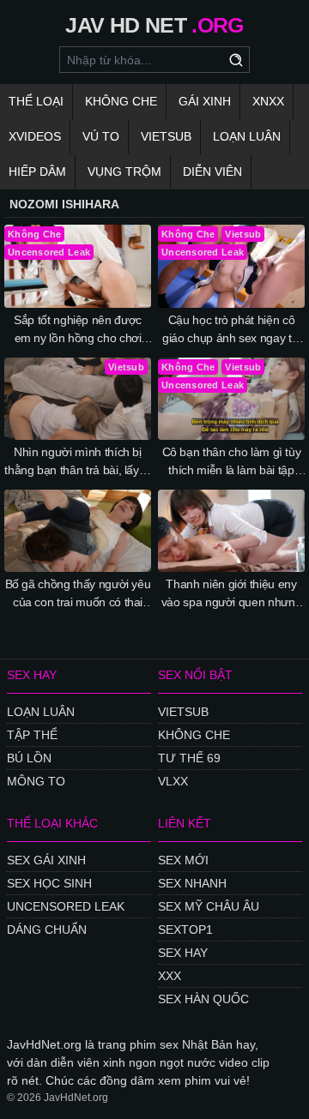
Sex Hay (183, 953)
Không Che (121, 101)
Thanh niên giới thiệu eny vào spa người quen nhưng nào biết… (231, 594)
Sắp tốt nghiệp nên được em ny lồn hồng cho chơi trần (78, 330)
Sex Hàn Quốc (203, 999)
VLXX (173, 781)
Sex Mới (183, 860)
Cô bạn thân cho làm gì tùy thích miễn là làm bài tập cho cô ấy (231, 462)
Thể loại (36, 101)
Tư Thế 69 (189, 758)
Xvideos (35, 136)
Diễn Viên (212, 171)
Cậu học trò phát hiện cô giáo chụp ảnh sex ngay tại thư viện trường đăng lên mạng (231, 330)
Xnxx (268, 101)
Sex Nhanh (192, 883)
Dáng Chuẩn (47, 929)
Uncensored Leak (65, 906)
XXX (169, 976)
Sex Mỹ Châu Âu (208, 906)
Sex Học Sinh (49, 883)
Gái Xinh (205, 101)
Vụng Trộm (124, 171)
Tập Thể (32, 735)
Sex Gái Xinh (46, 860)
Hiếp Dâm (37, 171)
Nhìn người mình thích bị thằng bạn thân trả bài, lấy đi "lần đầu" (77, 462)
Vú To (100, 136)
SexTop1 (185, 929)
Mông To (36, 781)
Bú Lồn (29, 758)
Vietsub (166, 136)
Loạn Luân (247, 136)
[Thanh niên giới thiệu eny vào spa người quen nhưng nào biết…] (231, 531)
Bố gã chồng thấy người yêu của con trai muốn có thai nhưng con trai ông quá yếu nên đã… (78, 594)
